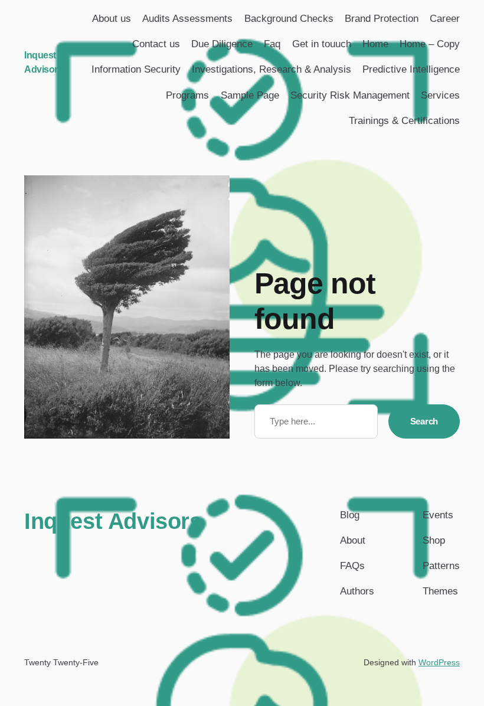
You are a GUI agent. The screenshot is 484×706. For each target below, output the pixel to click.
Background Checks (288, 18)
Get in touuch (321, 44)
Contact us (156, 44)
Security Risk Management (350, 95)
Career (445, 18)
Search (424, 421)
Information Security (136, 69)
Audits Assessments (187, 18)
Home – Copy (430, 44)
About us (111, 18)
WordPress (439, 662)
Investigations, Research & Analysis (271, 69)
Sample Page (250, 95)
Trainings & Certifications (404, 120)
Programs (187, 95)
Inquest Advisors (113, 521)
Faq (272, 44)
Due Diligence (222, 44)
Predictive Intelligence (411, 69)
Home (375, 44)
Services (440, 95)
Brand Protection (381, 18)
